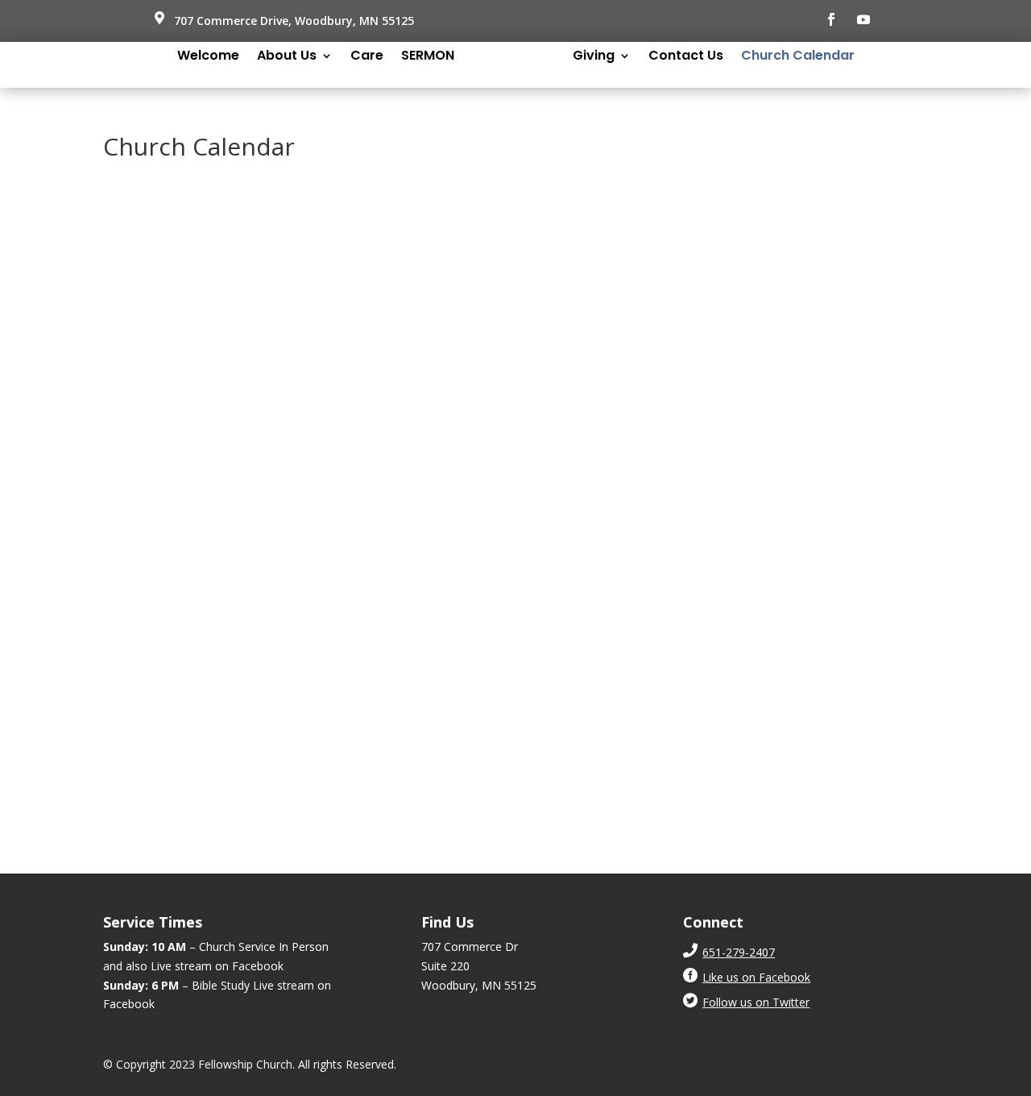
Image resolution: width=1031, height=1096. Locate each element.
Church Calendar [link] (798, 57)
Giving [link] (594, 57)
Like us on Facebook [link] (756, 977)
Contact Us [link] (685, 57)
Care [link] (366, 57)
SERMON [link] (427, 57)
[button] (831, 19)
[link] (738, 952)
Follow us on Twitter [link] (755, 1002)
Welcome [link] (208, 57)
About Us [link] (287, 57)
